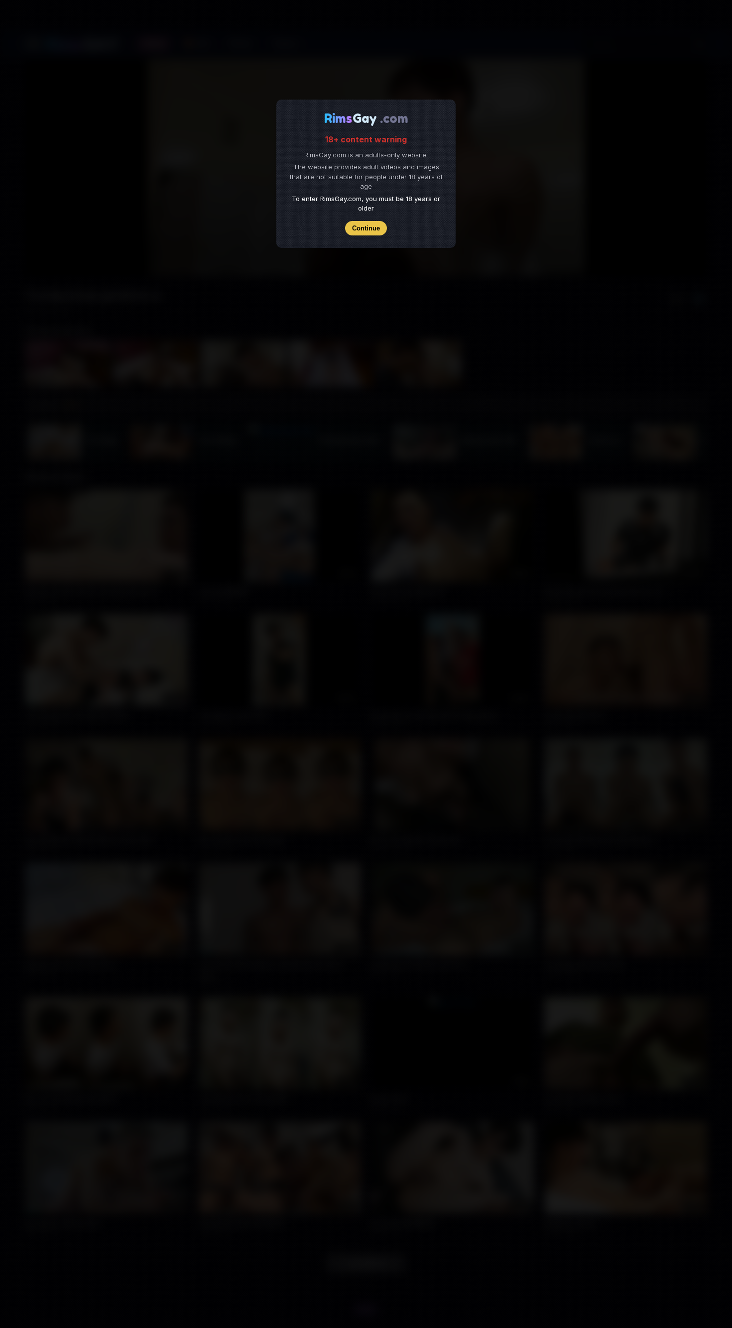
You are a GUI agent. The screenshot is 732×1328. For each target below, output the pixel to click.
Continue (366, 228)
